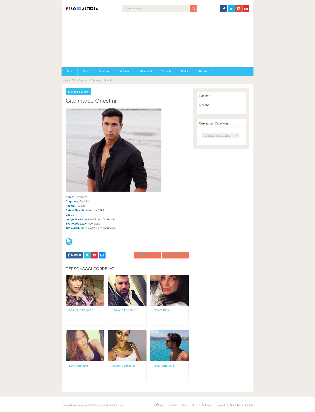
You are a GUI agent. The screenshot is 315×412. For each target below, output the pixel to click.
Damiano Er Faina (123, 310)
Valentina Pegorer (81, 310)
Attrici (86, 71)
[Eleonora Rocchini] (127, 345)
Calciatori (104, 71)
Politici (185, 71)
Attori (69, 71)
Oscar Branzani (164, 365)
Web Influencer (79, 80)
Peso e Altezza (69, 405)
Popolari (204, 96)
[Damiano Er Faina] (127, 290)
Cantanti (125, 71)
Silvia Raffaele (78, 365)
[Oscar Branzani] (169, 345)
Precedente (149, 255)
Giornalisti (146, 71)
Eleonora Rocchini (123, 365)
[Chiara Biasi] (169, 290)
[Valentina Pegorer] (85, 290)
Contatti (173, 405)
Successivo (174, 255)
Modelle (166, 71)
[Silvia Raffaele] (85, 345)
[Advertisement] (157, 42)
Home (65, 80)
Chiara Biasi (161, 310)
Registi (203, 71)
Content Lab (116, 405)
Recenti (204, 105)
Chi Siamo (158, 405)
